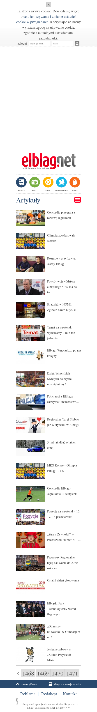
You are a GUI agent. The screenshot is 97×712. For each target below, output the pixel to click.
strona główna (29, 684)
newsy (22, 184)
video (47, 184)
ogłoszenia (61, 184)
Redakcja (49, 694)
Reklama (27, 694)
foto (34, 184)
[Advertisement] (48, 97)
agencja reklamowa (45, 704)
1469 (43, 673)
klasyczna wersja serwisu (67, 684)
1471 (72, 673)
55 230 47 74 (63, 707)
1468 (28, 673)
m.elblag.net (48, 161)
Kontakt (70, 694)
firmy (74, 184)
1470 (57, 673)
